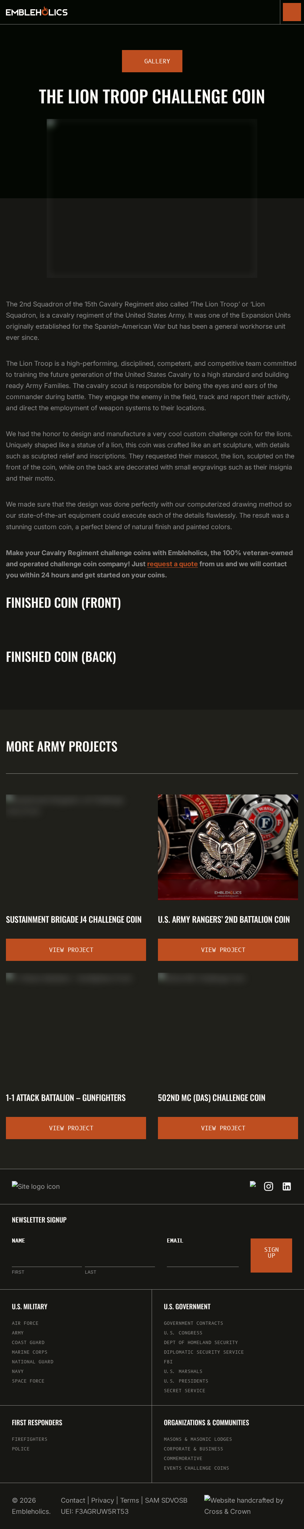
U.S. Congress (183, 1333)
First (18, 1272)
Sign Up (271, 1253)
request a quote (172, 564)
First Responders (37, 1422)
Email (175, 1241)
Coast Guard (28, 1343)
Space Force (28, 1381)
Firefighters (29, 1439)
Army (18, 1333)
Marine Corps (29, 1352)
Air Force (25, 1323)
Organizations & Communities (206, 1422)
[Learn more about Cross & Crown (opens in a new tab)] (248, 1506)
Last (90, 1272)
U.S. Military (29, 1306)
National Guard (32, 1362)
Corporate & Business (193, 1449)
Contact (73, 1500)
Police (21, 1449)
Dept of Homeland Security (201, 1343)
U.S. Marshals (183, 1372)
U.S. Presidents (186, 1381)
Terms (129, 1500)
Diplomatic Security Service (204, 1352)
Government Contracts (193, 1323)
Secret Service (184, 1391)
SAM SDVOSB (166, 1500)
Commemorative (183, 1459)
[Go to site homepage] (36, 12)
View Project (71, 950)
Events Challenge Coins (196, 1468)
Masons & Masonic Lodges (198, 1439)
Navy (18, 1372)
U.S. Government (187, 1306)
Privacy (102, 1500)
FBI (168, 1362)
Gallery (157, 61)
